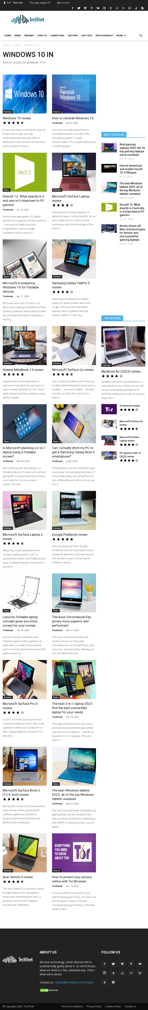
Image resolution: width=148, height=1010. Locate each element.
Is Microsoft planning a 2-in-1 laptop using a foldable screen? (24, 452)
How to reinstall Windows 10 (73, 118)
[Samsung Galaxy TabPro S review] (74, 258)
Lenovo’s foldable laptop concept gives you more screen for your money (20, 621)
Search (16, 45)
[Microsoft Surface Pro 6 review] (25, 679)
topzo (89, 982)
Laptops (73, 35)
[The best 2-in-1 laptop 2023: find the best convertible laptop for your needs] (74, 679)
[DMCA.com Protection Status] (49, 991)
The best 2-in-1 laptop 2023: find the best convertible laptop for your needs (72, 708)
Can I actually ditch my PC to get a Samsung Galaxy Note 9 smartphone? (73, 452)
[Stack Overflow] (136, 8)
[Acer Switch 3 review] (25, 852)
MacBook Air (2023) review (121, 371)
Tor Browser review (130, 405)
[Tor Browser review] (109, 409)
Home (7, 35)
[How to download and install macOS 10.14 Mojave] (109, 168)
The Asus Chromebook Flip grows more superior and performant (71, 621)
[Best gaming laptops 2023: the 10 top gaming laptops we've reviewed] (109, 148)
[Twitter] (79, 8)
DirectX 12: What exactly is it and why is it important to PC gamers (23, 200)
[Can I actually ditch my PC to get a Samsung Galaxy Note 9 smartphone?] (74, 423)
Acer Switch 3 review (18, 877)
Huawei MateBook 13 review (23, 370)
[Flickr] (123, 8)
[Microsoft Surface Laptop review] (74, 172)
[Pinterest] (91, 8)
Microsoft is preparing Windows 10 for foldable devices (21, 287)
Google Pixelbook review (69, 534)
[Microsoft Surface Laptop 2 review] (25, 510)
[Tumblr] (111, 8)
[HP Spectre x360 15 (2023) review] (109, 455)
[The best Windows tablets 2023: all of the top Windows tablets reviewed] (74, 766)
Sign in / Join (63, 2)
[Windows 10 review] (25, 94)
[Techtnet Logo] (18, 962)
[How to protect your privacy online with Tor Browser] (74, 852)
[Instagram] (104, 8)
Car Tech (86, 35)
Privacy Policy (94, 1006)
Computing (57, 35)
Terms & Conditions (72, 1006)
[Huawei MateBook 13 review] (25, 345)
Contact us (130, 1006)
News (18, 35)
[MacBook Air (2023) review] (123, 346)
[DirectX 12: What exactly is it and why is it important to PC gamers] (25, 172)
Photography (104, 35)
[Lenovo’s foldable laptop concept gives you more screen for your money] (25, 592)
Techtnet (57, 122)
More (119, 35)
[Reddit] (117, 8)
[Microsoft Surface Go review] (74, 345)
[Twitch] (130, 8)
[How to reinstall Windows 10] (74, 94)
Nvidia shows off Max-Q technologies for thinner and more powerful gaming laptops (132, 232)
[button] (140, 35)
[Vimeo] (85, 8)
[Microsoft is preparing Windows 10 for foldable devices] (25, 258)
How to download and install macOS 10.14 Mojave (131, 169)
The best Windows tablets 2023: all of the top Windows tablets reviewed (73, 794)
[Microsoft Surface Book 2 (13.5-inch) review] (25, 766)
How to (42, 35)
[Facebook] (72, 8)
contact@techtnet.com (69, 982)
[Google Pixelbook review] (74, 510)
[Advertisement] (123, 490)
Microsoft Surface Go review (73, 370)
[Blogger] (142, 8)
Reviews (29, 35)
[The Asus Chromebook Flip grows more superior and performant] (74, 592)
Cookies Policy (113, 1006)
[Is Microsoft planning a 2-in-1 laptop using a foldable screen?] (25, 423)
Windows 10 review (17, 118)
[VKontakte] (98, 8)
